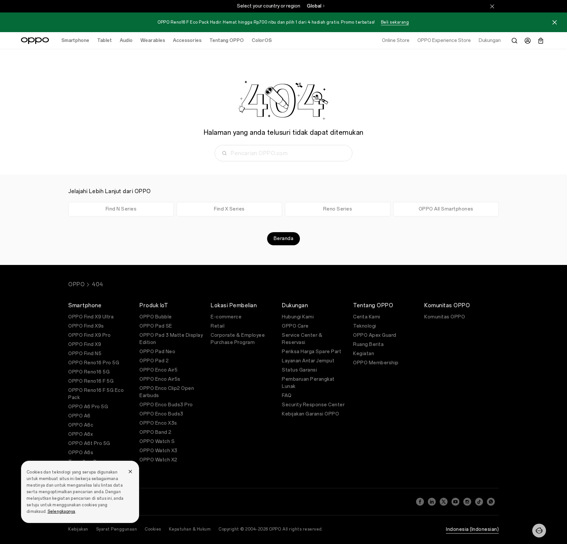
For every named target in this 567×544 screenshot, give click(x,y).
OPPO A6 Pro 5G (88, 407)
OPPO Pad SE (155, 326)
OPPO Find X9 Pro (89, 335)
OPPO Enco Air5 (158, 370)
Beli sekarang (395, 22)
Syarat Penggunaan (116, 529)
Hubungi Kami (298, 317)
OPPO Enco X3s (158, 423)
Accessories (187, 40)
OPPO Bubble (155, 317)
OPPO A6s (80, 452)
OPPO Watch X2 (158, 460)
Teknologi (364, 326)
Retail (217, 326)
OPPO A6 (79, 416)
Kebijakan (78, 529)
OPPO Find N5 (84, 353)
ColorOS (262, 40)
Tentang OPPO (226, 40)
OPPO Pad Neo (157, 351)
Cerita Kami (366, 317)
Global (314, 6)
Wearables (152, 40)
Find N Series (121, 209)
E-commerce (226, 317)
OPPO (76, 284)
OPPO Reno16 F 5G (91, 381)
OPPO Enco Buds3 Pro (166, 405)
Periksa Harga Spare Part (311, 351)
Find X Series (229, 209)
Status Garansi (299, 370)
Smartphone (75, 40)
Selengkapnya (61, 511)
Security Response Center (313, 405)
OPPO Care (295, 326)
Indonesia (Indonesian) (472, 529)
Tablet (104, 40)
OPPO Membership (376, 363)
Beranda (284, 238)
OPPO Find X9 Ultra (91, 317)
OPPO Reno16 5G (89, 372)
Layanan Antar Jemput (308, 361)
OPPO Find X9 (84, 344)
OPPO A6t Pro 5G (89, 443)
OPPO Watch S (157, 441)
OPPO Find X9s (86, 326)
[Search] (514, 41)
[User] (528, 41)
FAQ (287, 395)
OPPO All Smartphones (446, 209)
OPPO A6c (80, 425)
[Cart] (541, 41)
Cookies (153, 529)
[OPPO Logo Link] (35, 40)
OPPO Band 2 (155, 432)
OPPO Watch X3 (158, 450)
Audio (126, 40)
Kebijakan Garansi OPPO (310, 414)
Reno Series (337, 209)
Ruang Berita (368, 344)
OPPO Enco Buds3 (161, 414)
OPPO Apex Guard (374, 335)
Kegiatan (363, 353)
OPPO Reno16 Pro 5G (93, 363)
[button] (539, 530)
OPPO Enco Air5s (159, 379)
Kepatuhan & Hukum (190, 529)
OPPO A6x (80, 434)
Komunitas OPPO (444, 317)
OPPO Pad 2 (154, 361)
